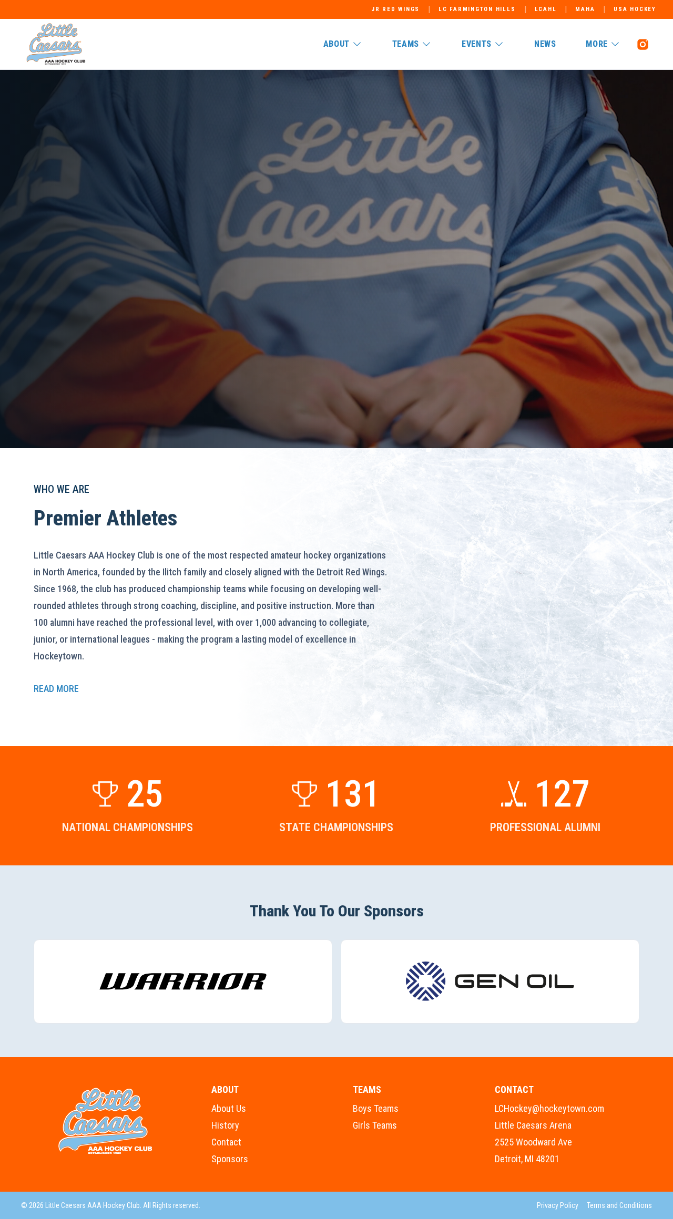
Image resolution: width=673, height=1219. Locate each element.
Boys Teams (376, 1108)
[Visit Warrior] (183, 981)
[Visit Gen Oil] (490, 981)
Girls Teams (375, 1125)
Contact (226, 1142)
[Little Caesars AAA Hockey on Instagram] (642, 44)
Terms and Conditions (619, 1205)
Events (477, 44)
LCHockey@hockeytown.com (549, 1108)
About (336, 44)
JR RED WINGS (395, 9)
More (597, 44)
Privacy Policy (557, 1205)
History (225, 1125)
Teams (405, 44)
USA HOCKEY (635, 9)
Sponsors (229, 1158)
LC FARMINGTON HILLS (477, 9)
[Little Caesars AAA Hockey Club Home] (105, 1121)
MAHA (585, 9)
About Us (228, 1108)
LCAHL (546, 9)
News (545, 44)
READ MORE (56, 688)
